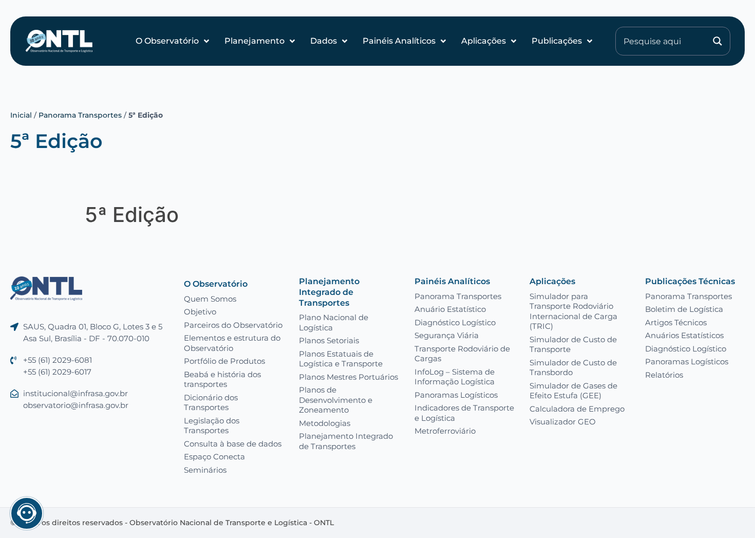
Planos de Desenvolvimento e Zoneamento (335, 400)
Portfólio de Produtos (224, 361)
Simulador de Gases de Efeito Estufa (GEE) (573, 391)
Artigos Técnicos (676, 322)
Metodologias (324, 423)
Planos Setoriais (329, 340)
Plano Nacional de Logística (333, 322)
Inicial (21, 115)
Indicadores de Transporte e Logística (464, 413)
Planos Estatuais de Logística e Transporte (341, 359)
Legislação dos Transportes (211, 426)
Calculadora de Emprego (577, 409)
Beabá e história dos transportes (222, 379)
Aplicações (483, 41)
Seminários (205, 470)
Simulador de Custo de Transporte (573, 345)
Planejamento (254, 41)
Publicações (557, 41)
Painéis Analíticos (399, 41)
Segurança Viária (446, 335)
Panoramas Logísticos (456, 395)
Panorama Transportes (80, 115)
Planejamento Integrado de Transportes (329, 292)
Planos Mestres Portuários (348, 377)
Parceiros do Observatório (233, 325)
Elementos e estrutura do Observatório (232, 343)
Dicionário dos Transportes (211, 403)
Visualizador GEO (563, 421)
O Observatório (167, 41)
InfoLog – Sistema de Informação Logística (454, 377)
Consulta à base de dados (232, 444)
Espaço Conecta (214, 456)
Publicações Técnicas (690, 281)
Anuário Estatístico (450, 309)
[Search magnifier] (717, 41)
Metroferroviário (445, 431)
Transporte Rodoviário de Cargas (462, 354)
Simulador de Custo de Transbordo (573, 368)
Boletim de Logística (684, 309)
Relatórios (664, 375)
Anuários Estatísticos (684, 335)
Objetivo (200, 312)
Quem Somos (210, 299)
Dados (323, 41)
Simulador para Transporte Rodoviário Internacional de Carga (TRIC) (573, 311)
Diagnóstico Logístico (455, 322)
